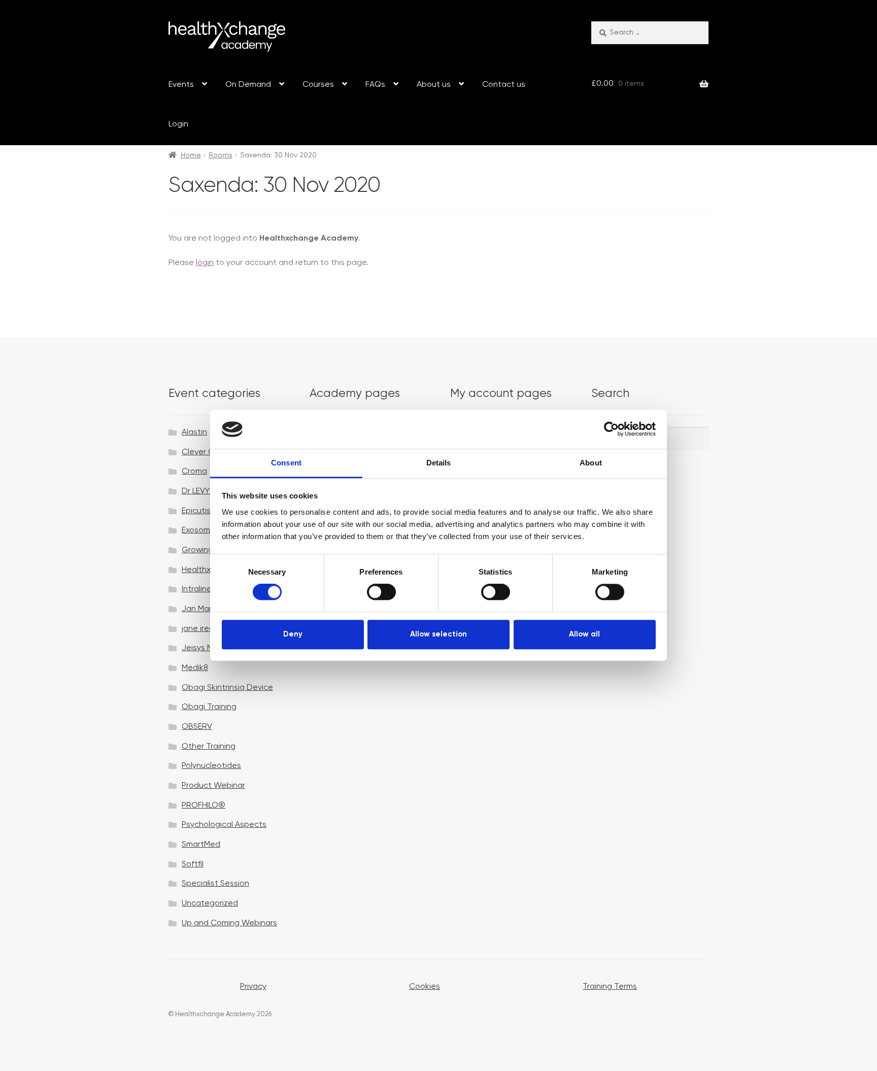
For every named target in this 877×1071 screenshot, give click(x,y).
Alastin (194, 432)
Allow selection (438, 634)
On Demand (248, 85)
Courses (318, 85)
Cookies (424, 987)
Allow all (584, 634)
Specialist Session (215, 884)
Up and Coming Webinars (229, 923)
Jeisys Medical (209, 648)
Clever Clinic (205, 452)
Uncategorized (210, 903)
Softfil (193, 864)
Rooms (220, 155)
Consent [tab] (286, 462)
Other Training (208, 747)
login (205, 263)
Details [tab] (438, 462)
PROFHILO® (203, 805)
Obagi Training (209, 707)
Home (191, 155)
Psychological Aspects (224, 825)
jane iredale (204, 629)
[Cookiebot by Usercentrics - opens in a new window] (611, 429)
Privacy (253, 987)
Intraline (197, 589)
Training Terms (610, 987)
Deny (292, 634)
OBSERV (197, 727)
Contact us (503, 85)
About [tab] (591, 462)
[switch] (381, 592)
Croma (194, 471)
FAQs (375, 85)
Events (181, 85)
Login (178, 124)
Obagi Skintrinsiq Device (227, 688)
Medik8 (195, 668)
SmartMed (201, 845)
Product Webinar (213, 786)
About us (434, 85)
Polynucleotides (211, 766)
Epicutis (196, 511)
